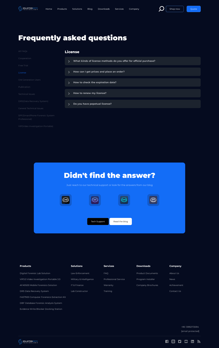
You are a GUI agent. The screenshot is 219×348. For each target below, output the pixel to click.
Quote (193, 9)
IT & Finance (77, 285)
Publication (24, 87)
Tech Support (98, 221)
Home (49, 9)
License (22, 72)
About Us (174, 273)
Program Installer (145, 279)
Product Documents (147, 273)
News (172, 279)
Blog (90, 9)
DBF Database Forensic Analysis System (41, 303)
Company (134, 9)
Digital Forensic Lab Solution (35, 273)
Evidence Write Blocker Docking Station (41, 309)
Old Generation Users (29, 79)
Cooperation (24, 58)
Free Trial (23, 65)
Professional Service (114, 279)
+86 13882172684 (190, 327)
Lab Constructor (79, 291)
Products (62, 9)
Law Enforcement (80, 273)
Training (108, 291)
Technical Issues (26, 94)
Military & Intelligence (82, 279)
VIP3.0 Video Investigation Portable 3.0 (40, 279)
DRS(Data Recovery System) (33, 101)
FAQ (106, 273)
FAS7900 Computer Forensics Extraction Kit (43, 297)
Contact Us (175, 291)
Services (119, 9)
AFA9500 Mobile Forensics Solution (38, 285)
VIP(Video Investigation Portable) (35, 126)
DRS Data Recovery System (34, 291)
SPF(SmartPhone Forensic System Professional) (36, 117)
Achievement (176, 285)
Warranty (108, 285)
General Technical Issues (30, 108)
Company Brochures (147, 285)
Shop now (175, 9)
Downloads (104, 9)
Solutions (77, 9)
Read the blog (120, 221)
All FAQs (22, 51)
